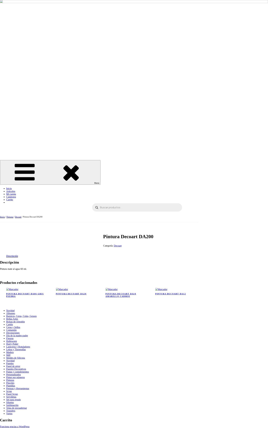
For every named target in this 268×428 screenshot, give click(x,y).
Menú (96, 183)
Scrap (9, 391)
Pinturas (10, 217)
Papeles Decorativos (16, 369)
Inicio (9, 188)
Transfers (10, 410)
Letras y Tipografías (16, 349)
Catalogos (11, 197)
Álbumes (10, 313)
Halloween (11, 341)
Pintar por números (15, 377)
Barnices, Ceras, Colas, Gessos (21, 316)
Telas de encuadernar (16, 408)
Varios (9, 413)
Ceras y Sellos (13, 327)
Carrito (9, 199)
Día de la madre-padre (17, 335)
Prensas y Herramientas (17, 388)
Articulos (10, 191)
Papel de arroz (13, 366)
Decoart (18, 217)
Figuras (9, 338)
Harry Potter (12, 344)
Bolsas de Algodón (15, 321)
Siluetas (10, 402)
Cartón (9, 324)
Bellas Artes (12, 319)
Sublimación (12, 405)
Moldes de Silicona (15, 358)
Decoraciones (13, 332)
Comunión (11, 330)
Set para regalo (13, 399)
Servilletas (11, 397)
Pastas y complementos (17, 371)
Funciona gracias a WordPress (14, 426)
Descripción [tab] (12, 256)
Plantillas (10, 385)
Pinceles (10, 383)
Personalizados (13, 374)
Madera (10, 352)
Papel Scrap (12, 394)
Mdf (8, 355)
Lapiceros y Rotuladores (18, 346)
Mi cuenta (11, 194)
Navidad (10, 310)
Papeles (10, 363)
